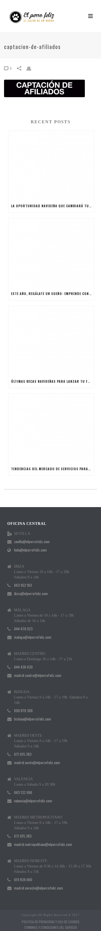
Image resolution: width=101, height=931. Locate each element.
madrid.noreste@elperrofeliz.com (38, 888)
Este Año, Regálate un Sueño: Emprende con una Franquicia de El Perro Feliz (52, 293)
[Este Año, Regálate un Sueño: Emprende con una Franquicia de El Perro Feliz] (51, 252)
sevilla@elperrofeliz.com (32, 541)
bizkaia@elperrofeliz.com (32, 718)
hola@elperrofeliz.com (30, 549)
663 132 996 (23, 792)
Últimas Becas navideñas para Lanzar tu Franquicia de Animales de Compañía (52, 381)
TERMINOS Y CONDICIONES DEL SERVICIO (50, 927)
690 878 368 (23, 710)
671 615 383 (23, 754)
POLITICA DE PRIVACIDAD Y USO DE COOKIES (50, 922)
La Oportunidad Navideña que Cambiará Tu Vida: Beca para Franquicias (52, 205)
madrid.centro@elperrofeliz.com (37, 675)
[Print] (31, 68)
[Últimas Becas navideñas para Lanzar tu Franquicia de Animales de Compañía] (51, 340)
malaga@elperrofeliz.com (32, 637)
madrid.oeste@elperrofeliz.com (37, 762)
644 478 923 (23, 628)
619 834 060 (23, 879)
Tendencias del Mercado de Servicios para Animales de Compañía (52, 468)
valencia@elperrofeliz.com (33, 800)
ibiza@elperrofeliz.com (31, 593)
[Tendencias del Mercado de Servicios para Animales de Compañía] (51, 428)
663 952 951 (23, 585)
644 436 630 (23, 667)
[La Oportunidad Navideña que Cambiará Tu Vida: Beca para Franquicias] (51, 165)
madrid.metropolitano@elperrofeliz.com (43, 844)
